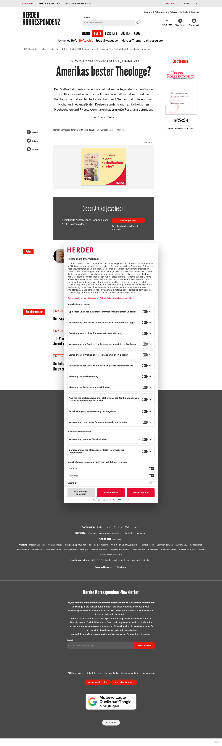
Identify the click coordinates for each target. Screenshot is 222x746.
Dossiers (111, 33)
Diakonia (202, 549)
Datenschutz (111, 673)
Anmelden (116, 229)
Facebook (121, 567)
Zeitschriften (172, 3)
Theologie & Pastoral (49, 3)
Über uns (147, 11)
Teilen (35, 132)
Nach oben (111, 722)
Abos (137, 33)
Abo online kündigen (141, 560)
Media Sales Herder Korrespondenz (45, 544)
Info (197, 3)
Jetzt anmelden (144, 645)
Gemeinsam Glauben (119, 549)
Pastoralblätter (53, 549)
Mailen (35, 149)
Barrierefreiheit (130, 673)
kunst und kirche (168, 549)
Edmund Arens (106, 117)
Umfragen (117, 539)
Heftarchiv (86, 40)
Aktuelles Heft (67, 40)
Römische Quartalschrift (111, 554)
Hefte (97, 33)
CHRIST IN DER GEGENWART (125, 544)
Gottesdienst (196, 544)
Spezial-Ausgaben (107, 40)
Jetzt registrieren (128, 220)
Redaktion (195, 11)
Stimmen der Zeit (165, 544)
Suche (87, 17)
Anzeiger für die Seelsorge (75, 549)
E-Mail (70, 640)
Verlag (187, 3)
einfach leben (148, 544)
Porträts (184, 11)
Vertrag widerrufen (97, 682)
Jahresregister (154, 40)
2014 (64, 49)
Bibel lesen (153, 549)
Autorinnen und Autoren (166, 11)
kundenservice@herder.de (117, 560)
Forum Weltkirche (98, 549)
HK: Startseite (30, 49)
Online (86, 33)
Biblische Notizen (187, 549)
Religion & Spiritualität (78, 3)
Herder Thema (131, 40)
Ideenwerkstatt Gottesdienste (29, 549)
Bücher (125, 33)
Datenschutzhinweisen (138, 634)
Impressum (148, 673)
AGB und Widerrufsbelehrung (84, 673)
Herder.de (27, 3)
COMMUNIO (181, 544)
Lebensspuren (138, 549)
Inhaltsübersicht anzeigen (180, 128)
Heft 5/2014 (75, 49)
